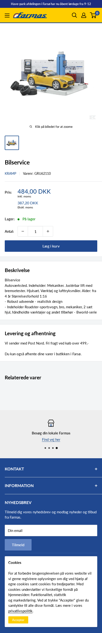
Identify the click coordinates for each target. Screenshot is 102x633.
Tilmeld (18, 544)
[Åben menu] (7, 15)
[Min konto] (83, 15)
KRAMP (10, 173)
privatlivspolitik (20, 611)
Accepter (18, 620)
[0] (93, 15)
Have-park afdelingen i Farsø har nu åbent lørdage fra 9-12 (51, 4)
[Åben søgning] (74, 15)
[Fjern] (23, 231)
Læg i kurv (51, 246)
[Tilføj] (48, 231)
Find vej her (51, 439)
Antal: (9, 231)
